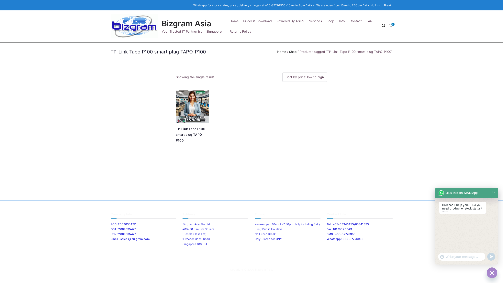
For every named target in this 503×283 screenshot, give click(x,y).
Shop (330, 21)
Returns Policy (240, 31)
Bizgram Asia (186, 23)
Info (342, 21)
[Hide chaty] (492, 272)
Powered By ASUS (290, 21)
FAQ (369, 21)
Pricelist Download (257, 21)
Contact (356, 21)
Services (315, 21)
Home (234, 21)
